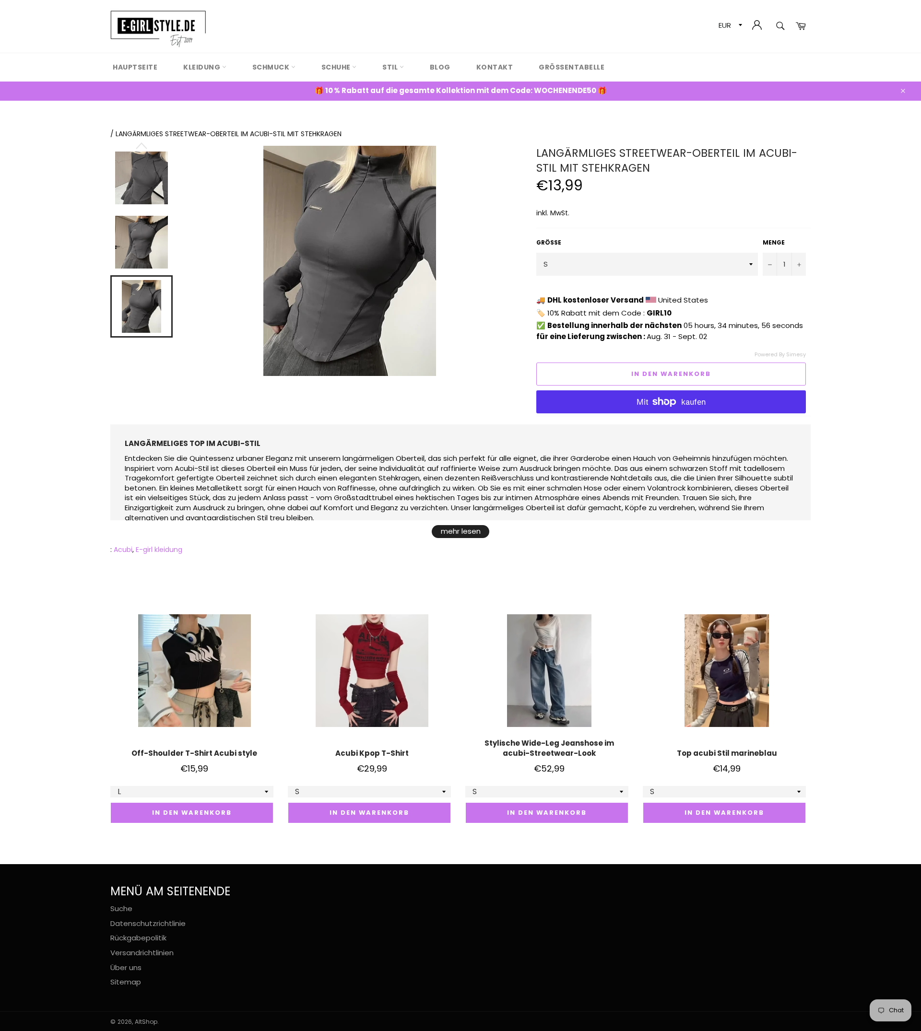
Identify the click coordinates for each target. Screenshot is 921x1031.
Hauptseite (135, 67)
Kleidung (202, 67)
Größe (548, 242)
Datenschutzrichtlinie (148, 923)
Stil (391, 67)
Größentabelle (571, 67)
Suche (121, 908)
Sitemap (125, 982)
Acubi (123, 549)
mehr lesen (461, 531)
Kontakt (494, 67)
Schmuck (271, 67)
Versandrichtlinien (142, 953)
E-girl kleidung (159, 549)
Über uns (126, 967)
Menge (774, 242)
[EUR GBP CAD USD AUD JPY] (729, 26)
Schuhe (337, 67)
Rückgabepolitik (138, 938)
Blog (440, 67)
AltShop (146, 1022)
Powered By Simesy (780, 354)
